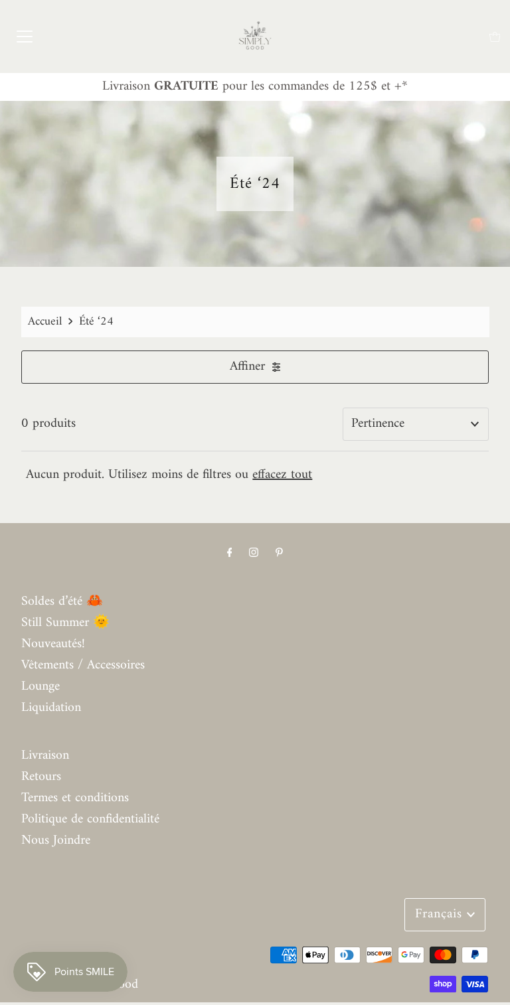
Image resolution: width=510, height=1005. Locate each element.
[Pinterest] (279, 553)
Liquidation (51, 708)
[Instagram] (253, 553)
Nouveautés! (53, 644)
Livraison (45, 755)
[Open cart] (495, 37)
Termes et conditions (75, 798)
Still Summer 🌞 (65, 623)
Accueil (45, 321)
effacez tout (282, 475)
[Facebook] (229, 553)
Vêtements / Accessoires (83, 665)
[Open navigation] (24, 36)
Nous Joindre (55, 840)
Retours (41, 777)
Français (441, 914)
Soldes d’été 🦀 (62, 601)
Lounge (40, 686)
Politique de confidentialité (90, 819)
